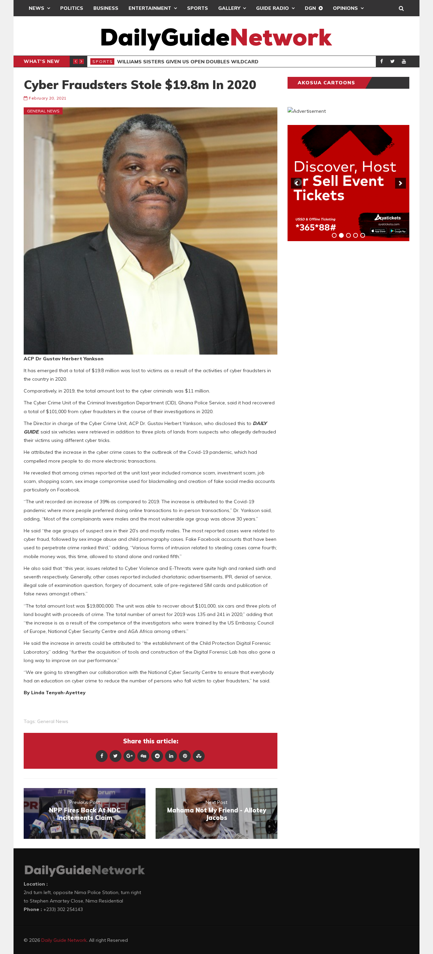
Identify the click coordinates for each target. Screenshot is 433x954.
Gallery (229, 8)
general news (52, 721)
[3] (348, 235)
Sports (197, 8)
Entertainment (150, 8)
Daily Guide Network (64, 940)
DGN (310, 8)
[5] (362, 235)
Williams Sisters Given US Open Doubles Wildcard (187, 62)
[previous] (296, 183)
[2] (341, 235)
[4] (355, 235)
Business (105, 8)
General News (43, 110)
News (36, 8)
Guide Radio (272, 8)
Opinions (345, 8)
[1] (334, 235)
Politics (71, 8)
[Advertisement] (338, 352)
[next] (400, 183)
